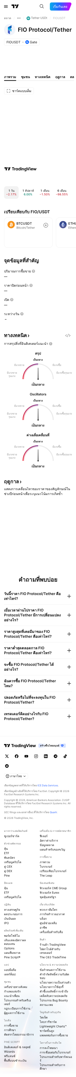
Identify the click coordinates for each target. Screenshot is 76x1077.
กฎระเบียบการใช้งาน (17, 1008)
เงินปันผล (10, 918)
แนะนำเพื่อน (12, 996)
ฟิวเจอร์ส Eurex (49, 892)
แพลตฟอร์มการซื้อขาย (54, 1035)
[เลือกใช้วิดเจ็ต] (68, 335)
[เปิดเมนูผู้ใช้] (6, 6)
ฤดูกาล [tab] (60, 77)
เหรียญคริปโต (12, 862)
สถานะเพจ (46, 1004)
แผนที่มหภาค (12, 952)
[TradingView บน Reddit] (7, 766)
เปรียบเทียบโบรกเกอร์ (53, 871)
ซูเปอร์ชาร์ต (11, 836)
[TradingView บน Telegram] (55, 756)
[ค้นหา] (42, 6)
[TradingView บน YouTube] (26, 756)
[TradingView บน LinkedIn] (46, 756)
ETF (6, 853)
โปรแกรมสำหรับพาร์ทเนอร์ (56, 1058)
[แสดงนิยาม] (33, 271)
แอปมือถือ (10, 969)
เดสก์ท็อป (10, 974)
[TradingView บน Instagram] (36, 756)
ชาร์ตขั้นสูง (47, 1030)
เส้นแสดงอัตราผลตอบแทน (15, 941)
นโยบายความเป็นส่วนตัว (55, 982)
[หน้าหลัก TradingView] (15, 6)
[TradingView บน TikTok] (65, 756)
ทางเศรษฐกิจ (12, 909)
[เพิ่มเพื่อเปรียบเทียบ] (45, 225)
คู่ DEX (8, 871)
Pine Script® (12, 957)
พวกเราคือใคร (48, 909)
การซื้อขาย (11, 1025)
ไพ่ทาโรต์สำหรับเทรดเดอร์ (50, 950)
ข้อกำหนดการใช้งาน (53, 969)
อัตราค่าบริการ (49, 840)
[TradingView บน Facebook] (16, 756)
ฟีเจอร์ (44, 836)
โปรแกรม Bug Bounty (54, 1000)
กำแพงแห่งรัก (12, 991)
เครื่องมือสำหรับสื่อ (51, 932)
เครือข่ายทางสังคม (15, 987)
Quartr (53, 812)
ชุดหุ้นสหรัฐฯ (48, 897)
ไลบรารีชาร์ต (48, 1022)
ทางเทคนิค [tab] (42, 77)
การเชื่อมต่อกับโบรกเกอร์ (55, 1052)
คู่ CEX (8, 866)
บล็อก (43, 918)
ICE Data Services (47, 785)
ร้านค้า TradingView (53, 944)
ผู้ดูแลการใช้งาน (14, 1013)
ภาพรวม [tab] (10, 77)
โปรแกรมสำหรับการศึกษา (52, 1066)
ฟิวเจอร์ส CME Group (53, 888)
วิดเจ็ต (44, 1017)
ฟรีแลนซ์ (9, 1056)
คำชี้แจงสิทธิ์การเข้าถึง (54, 991)
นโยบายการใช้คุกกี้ (51, 987)
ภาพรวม (45, 862)
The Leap (46, 875)
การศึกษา (10, 1030)
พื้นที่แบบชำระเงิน (15, 1060)
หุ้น (6, 848)
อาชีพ (43, 927)
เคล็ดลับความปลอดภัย (53, 996)
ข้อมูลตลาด (47, 845)
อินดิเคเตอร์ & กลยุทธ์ (17, 1047)
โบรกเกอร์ (46, 866)
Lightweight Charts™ (53, 1026)
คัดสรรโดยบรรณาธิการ (19, 1034)
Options (9, 948)
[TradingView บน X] (7, 756)
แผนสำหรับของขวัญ (52, 849)
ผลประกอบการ (13, 914)
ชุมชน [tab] (25, 77)
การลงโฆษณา (49, 1048)
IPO (6, 923)
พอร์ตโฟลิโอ (12, 935)
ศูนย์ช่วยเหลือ (48, 923)
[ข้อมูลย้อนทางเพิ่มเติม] (19, 18)
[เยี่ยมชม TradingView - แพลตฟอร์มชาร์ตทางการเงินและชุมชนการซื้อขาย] (20, 169)
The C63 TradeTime (53, 957)
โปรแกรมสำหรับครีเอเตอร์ (17, 1002)
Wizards (9, 1051)
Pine (7, 875)
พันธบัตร (9, 857)
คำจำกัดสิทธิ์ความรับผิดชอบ (54, 976)
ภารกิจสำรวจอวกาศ (52, 914)
